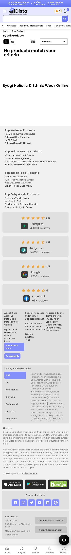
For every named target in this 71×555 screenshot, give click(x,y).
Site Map (29, 337)
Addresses (9, 338)
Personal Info (10, 332)
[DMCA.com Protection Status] (58, 484)
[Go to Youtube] (39, 502)
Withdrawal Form (12, 347)
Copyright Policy (54, 324)
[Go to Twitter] (31, 502)
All (3, 25)
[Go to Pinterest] (55, 502)
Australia (10, 411)
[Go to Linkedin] (47, 502)
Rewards (8, 341)
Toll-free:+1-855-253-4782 (50, 520)
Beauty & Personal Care (31, 25)
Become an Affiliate (35, 329)
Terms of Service (54, 315)
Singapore (11, 418)
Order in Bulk (31, 315)
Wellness (11, 25)
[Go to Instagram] (23, 502)
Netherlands (12, 389)
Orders (7, 335)
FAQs (27, 339)
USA (8, 375)
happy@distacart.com (50, 530)
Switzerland (12, 404)
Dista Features (11, 321)
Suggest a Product (34, 318)
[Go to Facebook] (15, 502)
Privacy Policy (52, 318)
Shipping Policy (53, 327)
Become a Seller (33, 326)
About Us (8, 315)
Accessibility (12, 356)
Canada (10, 397)
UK (7, 382)
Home (5, 31)
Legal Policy (52, 321)
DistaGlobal (10, 318)
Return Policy (52, 330)
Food (49, 25)
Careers (8, 324)
